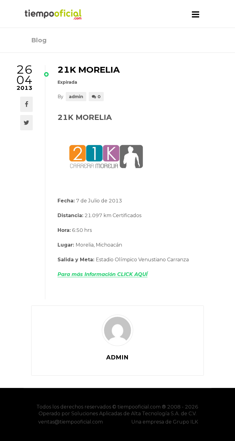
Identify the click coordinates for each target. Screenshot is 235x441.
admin (76, 96)
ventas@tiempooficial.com (70, 422)
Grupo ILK (185, 422)
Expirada (67, 82)
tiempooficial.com (139, 407)
